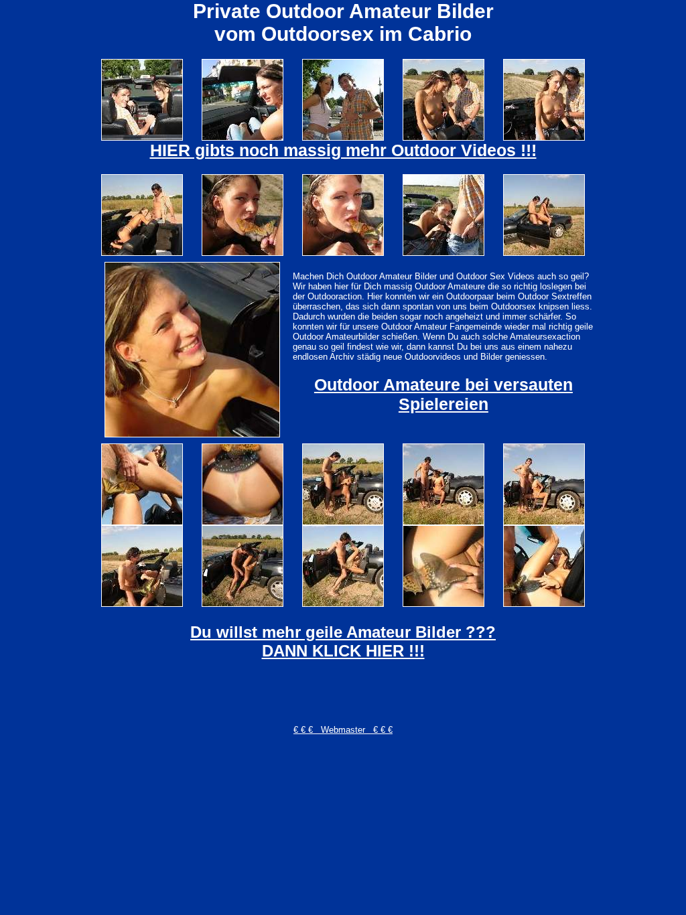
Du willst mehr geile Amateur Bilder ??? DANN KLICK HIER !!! (343, 641)
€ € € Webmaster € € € (343, 730)
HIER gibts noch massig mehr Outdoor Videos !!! (343, 150)
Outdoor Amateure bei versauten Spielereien (443, 394)
